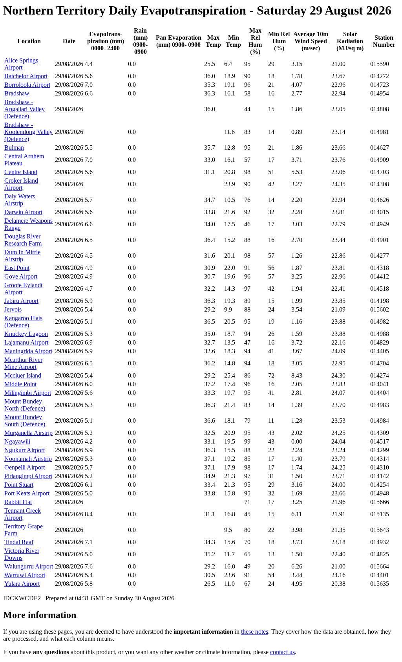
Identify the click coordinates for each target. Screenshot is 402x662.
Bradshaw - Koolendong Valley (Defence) (28, 131)
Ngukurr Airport (24, 450)
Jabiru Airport (21, 300)
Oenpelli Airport (24, 467)
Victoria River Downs (21, 554)
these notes (254, 631)
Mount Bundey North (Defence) (24, 405)
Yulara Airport (22, 583)
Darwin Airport (23, 212)
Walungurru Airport (28, 566)
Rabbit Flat (18, 502)
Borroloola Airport (27, 84)
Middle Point (20, 384)
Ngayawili (17, 441)
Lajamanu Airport (26, 342)
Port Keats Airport (26, 493)
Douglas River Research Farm (23, 240)
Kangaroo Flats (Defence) (23, 321)
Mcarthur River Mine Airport (23, 363)
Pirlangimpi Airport (28, 476)
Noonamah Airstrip (28, 458)
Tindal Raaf (18, 542)
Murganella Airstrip (28, 432)
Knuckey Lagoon (26, 333)
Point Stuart (18, 484)
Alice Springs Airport (21, 64)
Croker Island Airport (21, 184)
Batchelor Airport (26, 76)
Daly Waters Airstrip (19, 200)
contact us (282, 652)
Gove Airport (20, 276)
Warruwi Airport (24, 575)
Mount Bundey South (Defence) (24, 420)
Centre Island (20, 172)
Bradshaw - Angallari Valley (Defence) (24, 109)
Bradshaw (16, 93)
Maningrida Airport (28, 351)
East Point (16, 267)
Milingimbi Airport (27, 392)
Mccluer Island (22, 375)
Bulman (14, 147)
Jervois (13, 309)
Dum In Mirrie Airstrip (22, 255)
